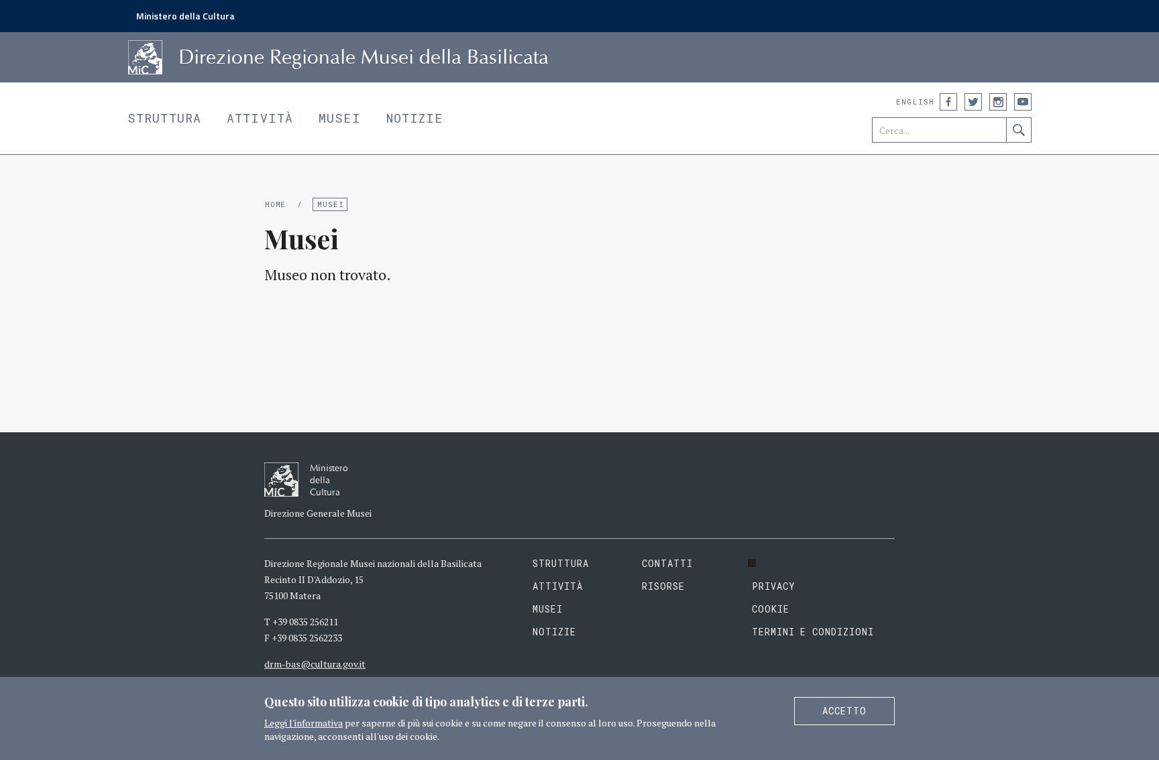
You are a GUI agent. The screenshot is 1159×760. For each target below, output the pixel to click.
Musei (340, 118)
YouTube (1023, 102)
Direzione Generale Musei (318, 513)
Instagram (998, 102)
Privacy (773, 586)
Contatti (667, 563)
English (915, 102)
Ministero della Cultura (185, 16)
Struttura (164, 118)
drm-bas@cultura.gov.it (315, 663)
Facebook (948, 102)
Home (275, 204)
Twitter (973, 102)
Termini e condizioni (813, 631)
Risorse (663, 586)
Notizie (414, 118)
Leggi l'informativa (303, 722)
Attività (260, 118)
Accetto (844, 710)
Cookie (770, 609)
